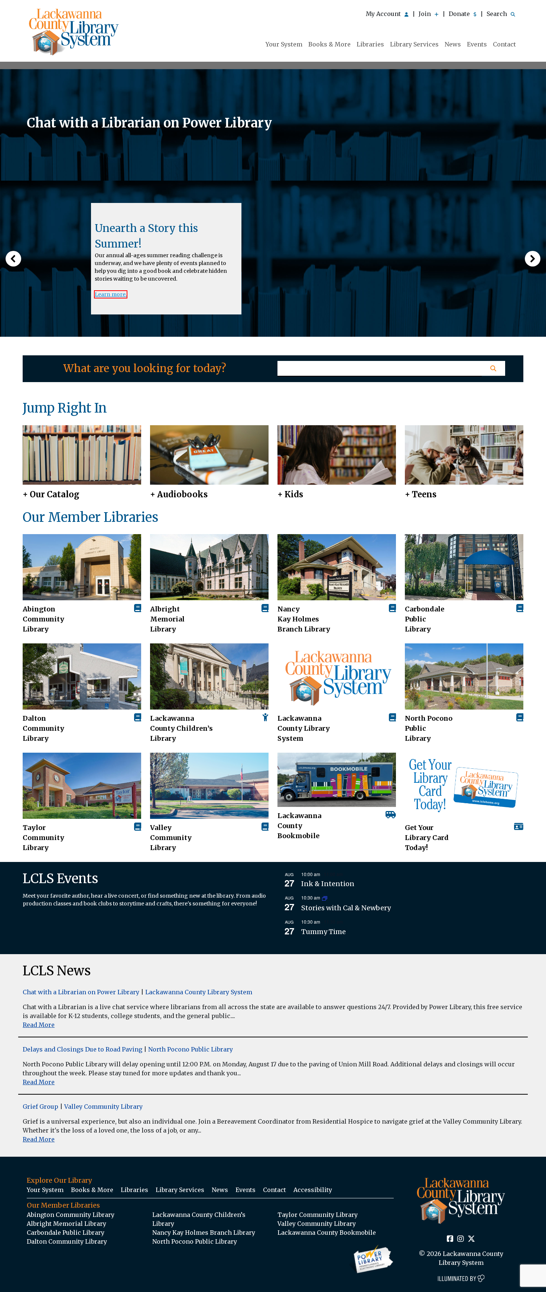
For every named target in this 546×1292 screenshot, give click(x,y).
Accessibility (312, 1190)
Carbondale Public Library (424, 619)
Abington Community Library (70, 1214)
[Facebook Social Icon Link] (450, 1239)
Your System (284, 44)
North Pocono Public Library (428, 728)
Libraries (370, 44)
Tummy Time (323, 931)
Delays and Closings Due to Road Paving (82, 1049)
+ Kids (290, 494)
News (453, 44)
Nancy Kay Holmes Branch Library (303, 619)
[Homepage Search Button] (493, 368)
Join (425, 13)
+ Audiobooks (179, 494)
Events (477, 44)
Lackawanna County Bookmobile (299, 825)
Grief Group (40, 1106)
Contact (504, 44)
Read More (39, 1024)
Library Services (414, 44)
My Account (384, 13)
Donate (460, 13)
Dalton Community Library (43, 728)
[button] (13, 259)
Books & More (329, 44)
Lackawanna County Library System (303, 728)
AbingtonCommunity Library (43, 619)
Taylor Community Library (43, 837)
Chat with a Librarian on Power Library (81, 992)
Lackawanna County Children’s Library (181, 728)
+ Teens (420, 494)
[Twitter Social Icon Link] (471, 1239)
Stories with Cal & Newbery (346, 908)
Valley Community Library (171, 837)
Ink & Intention (327, 883)
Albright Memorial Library (167, 619)
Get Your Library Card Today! (427, 837)
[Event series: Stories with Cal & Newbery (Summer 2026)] (324, 898)
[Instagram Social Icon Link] (460, 1239)
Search (497, 13)
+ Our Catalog (51, 494)
